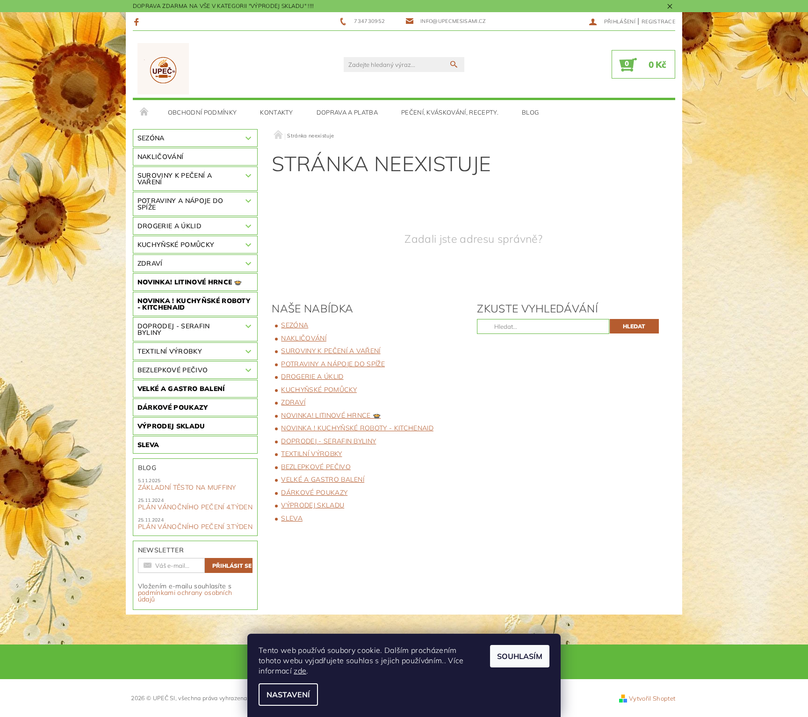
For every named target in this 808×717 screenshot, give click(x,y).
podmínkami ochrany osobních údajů (185, 595)
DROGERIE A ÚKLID (169, 226)
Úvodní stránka (144, 112)
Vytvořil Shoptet (652, 698)
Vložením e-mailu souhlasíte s (185, 592)
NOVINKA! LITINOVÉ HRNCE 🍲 (189, 282)
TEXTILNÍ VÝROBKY (169, 351)
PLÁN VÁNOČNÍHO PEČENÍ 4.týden (195, 507)
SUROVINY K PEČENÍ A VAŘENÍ (174, 178)
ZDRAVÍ (150, 263)
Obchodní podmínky (202, 112)
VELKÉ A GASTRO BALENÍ (181, 388)
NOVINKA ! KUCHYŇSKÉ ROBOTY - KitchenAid (193, 304)
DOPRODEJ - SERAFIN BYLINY (173, 329)
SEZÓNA (151, 138)
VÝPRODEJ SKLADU (171, 426)
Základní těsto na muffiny (187, 487)
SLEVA (148, 445)
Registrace (658, 21)
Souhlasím (519, 656)
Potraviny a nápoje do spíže (180, 203)
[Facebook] (138, 21)
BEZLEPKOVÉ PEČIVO (172, 370)
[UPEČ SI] (163, 69)
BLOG (530, 112)
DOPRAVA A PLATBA (347, 112)
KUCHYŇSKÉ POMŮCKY (175, 244)
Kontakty (276, 112)
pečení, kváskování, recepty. (449, 112)
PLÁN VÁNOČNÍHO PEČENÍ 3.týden (195, 526)
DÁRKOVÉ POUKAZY (172, 407)
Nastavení (288, 694)
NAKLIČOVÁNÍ (160, 156)
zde (300, 670)
